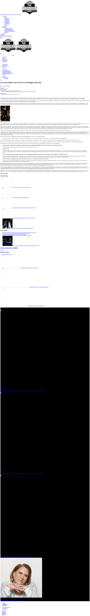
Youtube (4, 614)
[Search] (11, 36)
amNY (6, 17)
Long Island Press (7, 21)
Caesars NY (7, 32)
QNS (5, 24)
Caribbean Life (4, 61)
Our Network (4, 56)
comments (2, 87)
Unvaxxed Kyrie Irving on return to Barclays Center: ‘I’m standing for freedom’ (26, 245)
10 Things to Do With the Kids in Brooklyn (15, 556)
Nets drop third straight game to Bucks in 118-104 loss (22, 187)
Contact (4, 611)
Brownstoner (4, 60)
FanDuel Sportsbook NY (9, 29)
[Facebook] (0, 34)
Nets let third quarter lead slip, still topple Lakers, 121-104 (24, 207)
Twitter (4, 613)
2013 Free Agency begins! (6, 254)
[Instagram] (2, 34)
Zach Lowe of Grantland (39, 143)
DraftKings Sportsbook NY (9, 30)
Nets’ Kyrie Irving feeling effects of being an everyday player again (19, 233)
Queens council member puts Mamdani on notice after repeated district (21, 390)
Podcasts (3, 26)
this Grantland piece (27, 136)
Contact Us (4, 33)
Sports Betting (4, 69)
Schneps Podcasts (3, 598)
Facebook (4, 612)
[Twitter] (1, 34)
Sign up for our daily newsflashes (9, 248)
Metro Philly (7, 22)
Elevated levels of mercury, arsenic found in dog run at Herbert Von (21, 473)
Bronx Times (7, 18)
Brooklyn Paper (7, 19)
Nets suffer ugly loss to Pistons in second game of (23, 228)
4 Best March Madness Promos (10, 31)
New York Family (7, 23)
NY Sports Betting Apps (9, 28)
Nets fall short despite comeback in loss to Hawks (21, 197)
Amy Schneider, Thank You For (12, 600)
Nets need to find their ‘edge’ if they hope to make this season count (18, 235)
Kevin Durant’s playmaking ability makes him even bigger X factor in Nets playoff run (22, 232)
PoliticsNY (6, 25)
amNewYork (2, 388)
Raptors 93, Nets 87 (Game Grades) (29, 267)
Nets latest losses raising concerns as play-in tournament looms (15, 234)
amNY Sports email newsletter (12, 91)
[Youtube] (3, 34)
